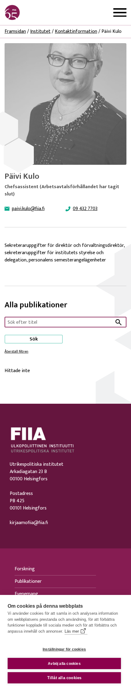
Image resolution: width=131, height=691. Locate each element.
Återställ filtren (16, 351)
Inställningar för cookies (64, 649)
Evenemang (26, 594)
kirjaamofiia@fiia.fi (29, 523)
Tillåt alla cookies (64, 677)
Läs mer (72, 631)
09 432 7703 (85, 208)
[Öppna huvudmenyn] (119, 13)
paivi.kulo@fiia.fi (28, 208)
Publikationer (28, 581)
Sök (34, 339)
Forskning (25, 569)
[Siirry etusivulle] (34, 12)
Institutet (40, 31)
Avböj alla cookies (64, 664)
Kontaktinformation (76, 31)
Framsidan (15, 31)
